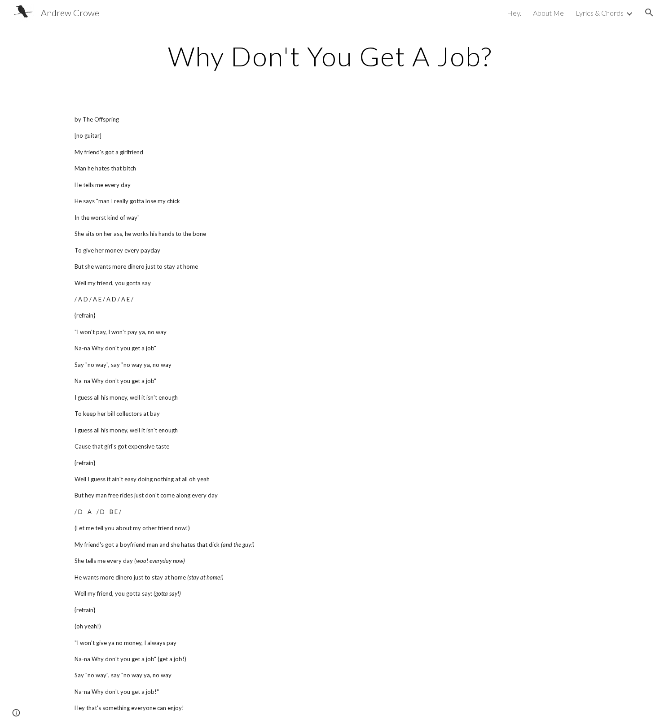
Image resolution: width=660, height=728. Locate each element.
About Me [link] (548, 13)
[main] (330, 56)
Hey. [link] (514, 13)
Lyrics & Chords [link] (600, 13)
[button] (649, 12)
